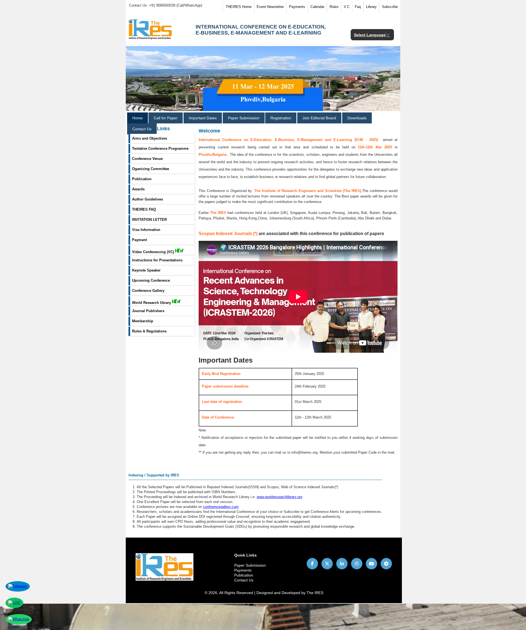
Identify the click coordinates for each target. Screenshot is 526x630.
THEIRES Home (238, 7)
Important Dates (203, 118)
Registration (280, 118)
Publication (243, 575)
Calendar (317, 7)
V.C (347, 7)
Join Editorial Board (319, 118)
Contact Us (141, 129)
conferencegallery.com (221, 507)
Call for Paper (166, 118)
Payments (297, 7)
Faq (358, 7)
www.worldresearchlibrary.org (279, 497)
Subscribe (390, 7)
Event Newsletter (270, 7)
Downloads (357, 118)
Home (137, 118)
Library (371, 7)
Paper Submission (243, 118)
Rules (334, 7)
